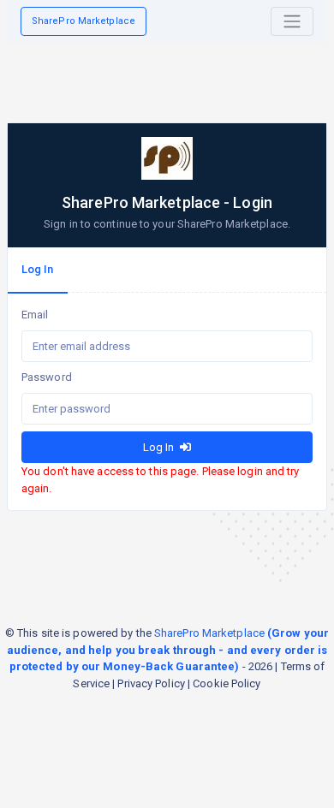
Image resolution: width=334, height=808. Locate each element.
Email (35, 314)
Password (46, 377)
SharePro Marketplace (83, 21)
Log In (159, 447)
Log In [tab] (37, 269)
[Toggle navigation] (292, 21)
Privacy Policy (150, 683)
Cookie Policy (226, 683)
